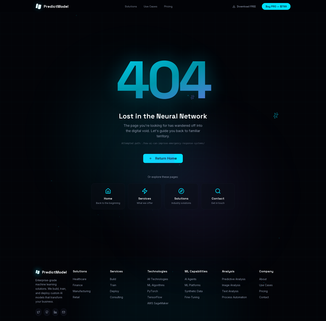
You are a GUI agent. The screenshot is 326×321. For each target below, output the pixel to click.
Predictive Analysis (233, 279)
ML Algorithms (156, 285)
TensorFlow (154, 297)
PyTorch (152, 291)
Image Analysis (231, 285)
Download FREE (246, 6)
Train (113, 285)
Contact (264, 297)
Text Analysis (230, 291)
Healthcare (79, 279)
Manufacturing (82, 291)
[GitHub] (47, 312)
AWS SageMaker (157, 303)
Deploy (114, 291)
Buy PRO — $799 (276, 6)
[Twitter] (38, 312)
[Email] (64, 312)
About (263, 279)
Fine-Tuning (192, 297)
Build (113, 279)
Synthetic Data (194, 291)
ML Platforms (193, 285)
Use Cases (266, 285)
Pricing (263, 291)
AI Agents (190, 279)
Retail (76, 297)
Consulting (116, 297)
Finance (78, 285)
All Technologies (157, 279)
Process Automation (234, 297)
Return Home (166, 158)
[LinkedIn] (55, 312)
